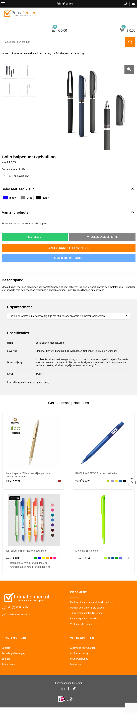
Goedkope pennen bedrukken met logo (32, 53)
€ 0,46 (82, 480)
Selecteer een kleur (18, 189)
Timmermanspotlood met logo (86, 613)
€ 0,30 (13, 558)
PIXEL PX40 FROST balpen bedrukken (96, 473)
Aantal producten (16, 212)
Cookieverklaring (79, 653)
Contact (6, 648)
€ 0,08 (13, 480)
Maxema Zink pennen (87, 550)
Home (5, 53)
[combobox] (63, 42)
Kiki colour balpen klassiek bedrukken (26, 550)
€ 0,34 (82, 558)
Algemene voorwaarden (83, 648)
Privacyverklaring (79, 658)
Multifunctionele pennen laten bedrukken (91, 602)
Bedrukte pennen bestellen (84, 618)
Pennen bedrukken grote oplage (87, 607)
